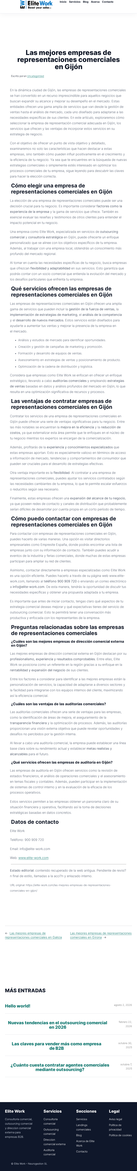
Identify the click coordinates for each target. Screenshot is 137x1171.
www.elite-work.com (33, 858)
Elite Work (36, 4)
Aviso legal (115, 1119)
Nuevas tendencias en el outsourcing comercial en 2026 (57, 1025)
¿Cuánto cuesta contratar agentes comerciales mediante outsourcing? (60, 1067)
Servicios (81, 1119)
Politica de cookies (120, 1135)
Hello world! (17, 1006)
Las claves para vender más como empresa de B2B (56, 1046)
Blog (79, 1135)
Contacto (82, 1151)
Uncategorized (35, 75)
